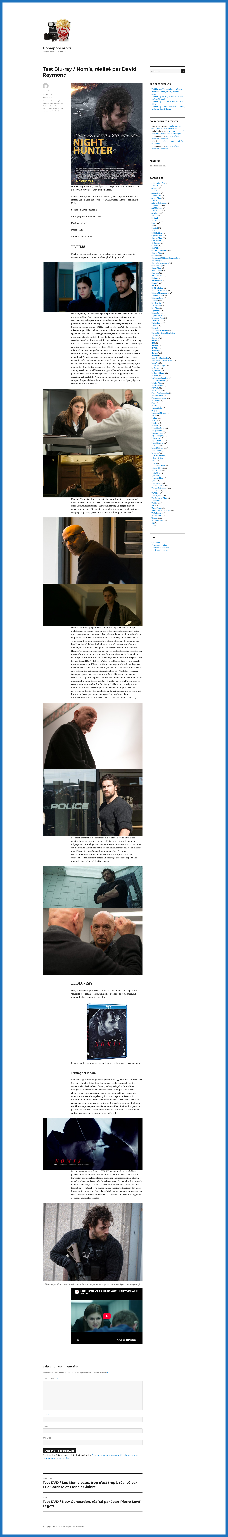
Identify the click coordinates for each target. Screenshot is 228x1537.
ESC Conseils (156, 303)
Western (155, 518)
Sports (154, 481)
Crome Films (156, 268)
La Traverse (156, 368)
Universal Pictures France (161, 511)
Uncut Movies (157, 508)
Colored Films (157, 253)
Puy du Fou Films (158, 441)
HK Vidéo (155, 348)
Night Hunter (58, 108)
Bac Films (155, 216)
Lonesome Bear (157, 386)
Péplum (154, 418)
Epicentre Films (157, 298)
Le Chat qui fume (158, 373)
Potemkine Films (158, 428)
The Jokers (156, 501)
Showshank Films (158, 466)
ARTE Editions (157, 208)
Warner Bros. (157, 516)
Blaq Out (155, 228)
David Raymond (56, 106)
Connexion (156, 543)
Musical (154, 406)
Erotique (155, 301)
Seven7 (154, 463)
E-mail (47, 1426)
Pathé (154, 416)
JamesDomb (48, 91)
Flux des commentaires (160, 548)
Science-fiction (157, 458)
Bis (153, 226)
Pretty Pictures (157, 431)
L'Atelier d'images (158, 366)
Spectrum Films (158, 478)
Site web (47, 1438)
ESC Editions (156, 306)
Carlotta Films (157, 238)
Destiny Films (157, 271)
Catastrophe (156, 241)
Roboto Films (157, 451)
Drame (154, 283)
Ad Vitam (155, 191)
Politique (155, 426)
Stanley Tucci (54, 111)
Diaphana (155, 273)
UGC (153, 506)
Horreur (155, 353)
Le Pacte (155, 376)
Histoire (155, 346)
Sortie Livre (156, 473)
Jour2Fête (155, 363)
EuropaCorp (156, 313)
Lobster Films (157, 383)
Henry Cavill (47, 108)
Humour (155, 356)
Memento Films (158, 396)
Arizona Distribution (159, 203)
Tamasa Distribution (159, 488)
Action (154, 188)
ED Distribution (157, 288)
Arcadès (155, 201)
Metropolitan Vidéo (159, 398)
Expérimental (157, 316)
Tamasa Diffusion (158, 486)
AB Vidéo (46, 97)
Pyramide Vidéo (157, 443)
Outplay (154, 411)
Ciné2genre (156, 243)
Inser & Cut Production (160, 358)
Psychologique (157, 436)
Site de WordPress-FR (160, 550)
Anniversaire (156, 196)
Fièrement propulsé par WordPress (71, 1527)
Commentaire (50, 1379)
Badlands (155, 218)
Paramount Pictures (159, 413)
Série (153, 461)
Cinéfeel (155, 246)
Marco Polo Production (160, 393)
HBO (153, 343)
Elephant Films (157, 296)
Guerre (154, 341)
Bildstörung (156, 221)
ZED (153, 523)
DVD (153, 286)
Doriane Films (157, 281)
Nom (46, 1415)
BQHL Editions (157, 233)
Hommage (155, 351)
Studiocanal (156, 483)
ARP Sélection (157, 206)
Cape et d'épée (157, 236)
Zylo (153, 526)
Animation (156, 193)
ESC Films (155, 308)
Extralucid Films (158, 318)
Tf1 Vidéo (155, 493)
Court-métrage (157, 266)
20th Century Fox (158, 183)
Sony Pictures (157, 471)
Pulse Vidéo (156, 438)
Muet (153, 403)
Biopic (154, 223)
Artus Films (156, 211)
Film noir (155, 328)
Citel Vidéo (155, 248)
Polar (153, 421)
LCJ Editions (156, 371)
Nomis (45, 111)
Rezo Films (156, 446)
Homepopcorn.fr (57, 48)
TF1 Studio (155, 491)
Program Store (157, 433)
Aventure (155, 213)
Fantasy (154, 326)
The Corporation (158, 496)
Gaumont (155, 338)
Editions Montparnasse (160, 293)
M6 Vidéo (155, 388)
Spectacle (155, 476)
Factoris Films (157, 321)
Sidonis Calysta (157, 468)
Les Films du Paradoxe (160, 378)
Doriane (155, 278)
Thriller (53, 97)
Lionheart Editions (159, 381)
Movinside (155, 401)
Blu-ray (53, 103)
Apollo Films (156, 198)
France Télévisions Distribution (163, 333)
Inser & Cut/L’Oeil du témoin (162, 361)
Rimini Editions (157, 448)
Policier (154, 423)
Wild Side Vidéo (157, 521)
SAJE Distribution (158, 456)
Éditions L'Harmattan (160, 291)
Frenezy (155, 336)
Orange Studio (157, 408)
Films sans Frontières (160, 331)
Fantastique (156, 323)
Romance (155, 453)
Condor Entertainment (160, 263)
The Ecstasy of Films (159, 498)
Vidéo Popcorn (157, 513)
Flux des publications (160, 545)
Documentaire (157, 276)
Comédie (155, 256)
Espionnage (156, 311)
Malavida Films (157, 391)
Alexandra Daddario (50, 101)
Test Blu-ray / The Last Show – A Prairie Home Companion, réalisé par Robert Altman (167, 91)
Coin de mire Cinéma (159, 251)
